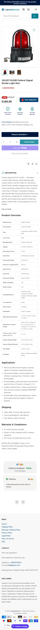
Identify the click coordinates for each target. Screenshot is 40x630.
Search (4, 524)
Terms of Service (8, 539)
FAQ (3, 542)
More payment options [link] (20, 153)
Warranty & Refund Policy (11, 530)
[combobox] (20, 16)
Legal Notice (6, 536)
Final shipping (7, 122)
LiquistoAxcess (16, 611)
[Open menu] (35, 9)
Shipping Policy (7, 527)
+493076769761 (16, 562)
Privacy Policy (7, 533)
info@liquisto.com (13, 565)
